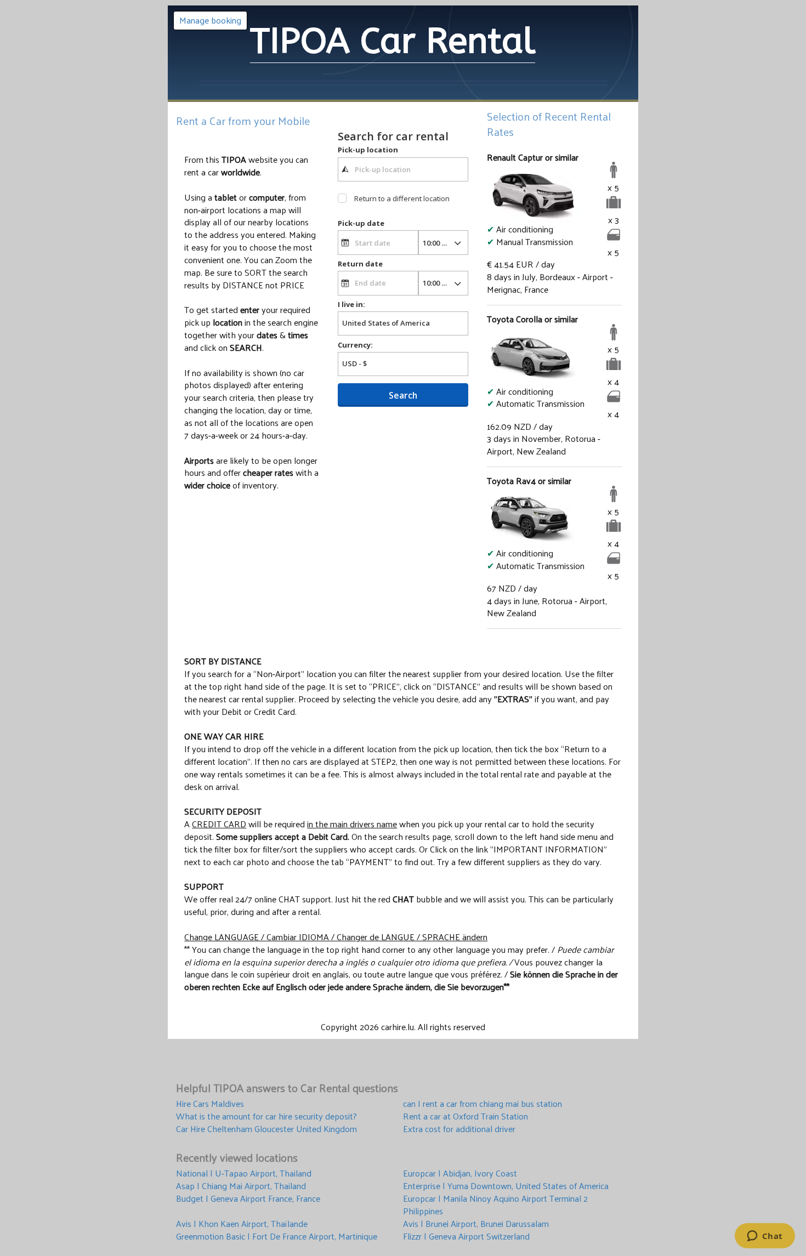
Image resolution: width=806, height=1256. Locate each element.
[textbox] (403, 169)
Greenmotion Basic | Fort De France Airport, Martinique (276, 1236)
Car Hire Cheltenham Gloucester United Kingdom (266, 1129)
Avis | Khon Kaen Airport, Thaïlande (242, 1224)
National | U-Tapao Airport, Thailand (243, 1173)
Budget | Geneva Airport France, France (248, 1199)
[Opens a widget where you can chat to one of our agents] (764, 1237)
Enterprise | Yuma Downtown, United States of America (506, 1186)
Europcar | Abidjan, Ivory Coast (460, 1173)
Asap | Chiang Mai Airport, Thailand (241, 1186)
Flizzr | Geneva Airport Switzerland (466, 1236)
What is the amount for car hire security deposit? (266, 1116)
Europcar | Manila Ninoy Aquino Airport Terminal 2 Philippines (495, 1205)
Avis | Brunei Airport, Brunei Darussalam (476, 1224)
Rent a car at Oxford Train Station (465, 1116)
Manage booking (210, 20)
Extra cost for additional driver (459, 1129)
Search (403, 395)
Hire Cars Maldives (210, 1104)
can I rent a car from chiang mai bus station (482, 1104)
